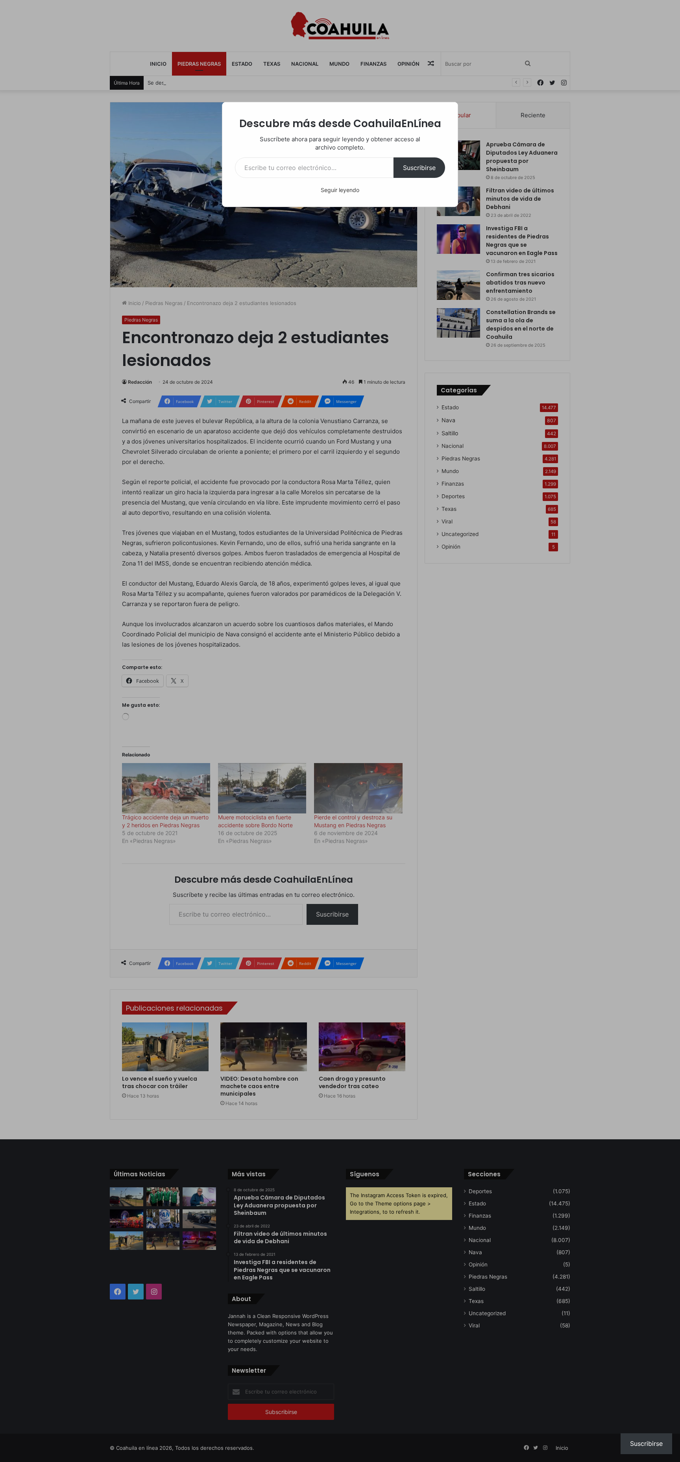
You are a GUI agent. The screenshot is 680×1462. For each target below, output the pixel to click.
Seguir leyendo (340, 190)
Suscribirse (419, 168)
